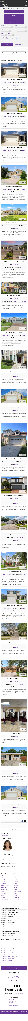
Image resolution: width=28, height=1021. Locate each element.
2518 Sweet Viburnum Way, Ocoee (14, 495)
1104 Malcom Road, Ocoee (14, 768)
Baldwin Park (3, 879)
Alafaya (2, 875)
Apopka (15, 875)
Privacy (6, 1013)
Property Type (4, 37)
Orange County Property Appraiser (8, 950)
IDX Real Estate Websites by (6, 1011)
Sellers (14, 11)
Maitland (2, 891)
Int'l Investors (14, 22)
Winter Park (16, 903)
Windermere (16, 901)
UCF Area (3, 897)
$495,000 (23, 292)
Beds (2, 33)
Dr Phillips (16, 885)
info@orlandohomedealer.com (15, 977)
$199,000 (23, 367)
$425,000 (23, 109)
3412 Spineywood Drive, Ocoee (14, 605)
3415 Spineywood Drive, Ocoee (14, 147)
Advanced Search (19, 44)
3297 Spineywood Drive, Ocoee (14, 802)
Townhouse (19, 38)
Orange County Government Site (8, 952)
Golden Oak (3, 887)
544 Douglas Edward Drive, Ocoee (14, 678)
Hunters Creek (4, 889)
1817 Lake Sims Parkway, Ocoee (14, 332)
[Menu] (26, 5)
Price (2, 29)
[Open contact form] (26, 1)
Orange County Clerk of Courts (7, 958)
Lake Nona (16, 889)
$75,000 (23, 729)
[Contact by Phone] (23, 1)
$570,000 (23, 328)
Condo (13, 38)
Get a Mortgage (12, 1004)
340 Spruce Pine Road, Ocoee (14, 295)
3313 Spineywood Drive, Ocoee (14, 405)
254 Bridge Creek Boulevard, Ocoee (14, 642)
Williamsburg (3, 901)
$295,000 (23, 764)
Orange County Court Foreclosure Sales (9, 956)
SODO (15, 895)
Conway (15, 883)
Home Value (11, 1002)
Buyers (14, 15)
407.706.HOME (15, 976)
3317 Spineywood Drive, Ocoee (14, 79)
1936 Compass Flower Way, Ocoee (14, 261)
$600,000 (23, 528)
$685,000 (23, 675)
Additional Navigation (14, 968)
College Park (3, 883)
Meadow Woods (17, 891)
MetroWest (3, 893)
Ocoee (2, 895)
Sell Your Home (12, 1001)
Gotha (15, 887)
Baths (9, 33)
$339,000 (23, 491)
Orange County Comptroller (6, 960)
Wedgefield (16, 899)
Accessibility (23, 1011)
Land (8, 40)
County (2, 25)
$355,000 (23, 258)
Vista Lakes (16, 897)
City (16, 25)
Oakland (15, 893)
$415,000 (23, 401)
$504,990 (23, 601)
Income (3, 40)
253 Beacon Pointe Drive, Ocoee (14, 222)
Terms (2, 1013)
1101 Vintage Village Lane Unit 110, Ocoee (14, 371)
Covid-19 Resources (13, 1005)
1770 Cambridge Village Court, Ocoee (14, 458)
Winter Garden (4, 903)
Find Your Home (12, 999)
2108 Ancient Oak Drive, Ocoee (14, 532)
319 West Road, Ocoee (14, 733)
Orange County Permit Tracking (7, 954)
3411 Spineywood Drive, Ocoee (14, 113)
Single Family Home (6, 38)
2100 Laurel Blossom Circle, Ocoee (14, 186)
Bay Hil (15, 879)
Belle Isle (3, 881)
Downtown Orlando (5, 885)
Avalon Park (3, 877)
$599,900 (23, 182)
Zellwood (3, 905)
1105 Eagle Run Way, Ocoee (14, 571)
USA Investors (14, 19)
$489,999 (23, 219)
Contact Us (11, 1007)
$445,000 (23, 75)
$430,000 (23, 567)
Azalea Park (16, 877)
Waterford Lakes (4, 899)
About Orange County (5, 941)
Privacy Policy (20, 993)
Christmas (16, 881)
